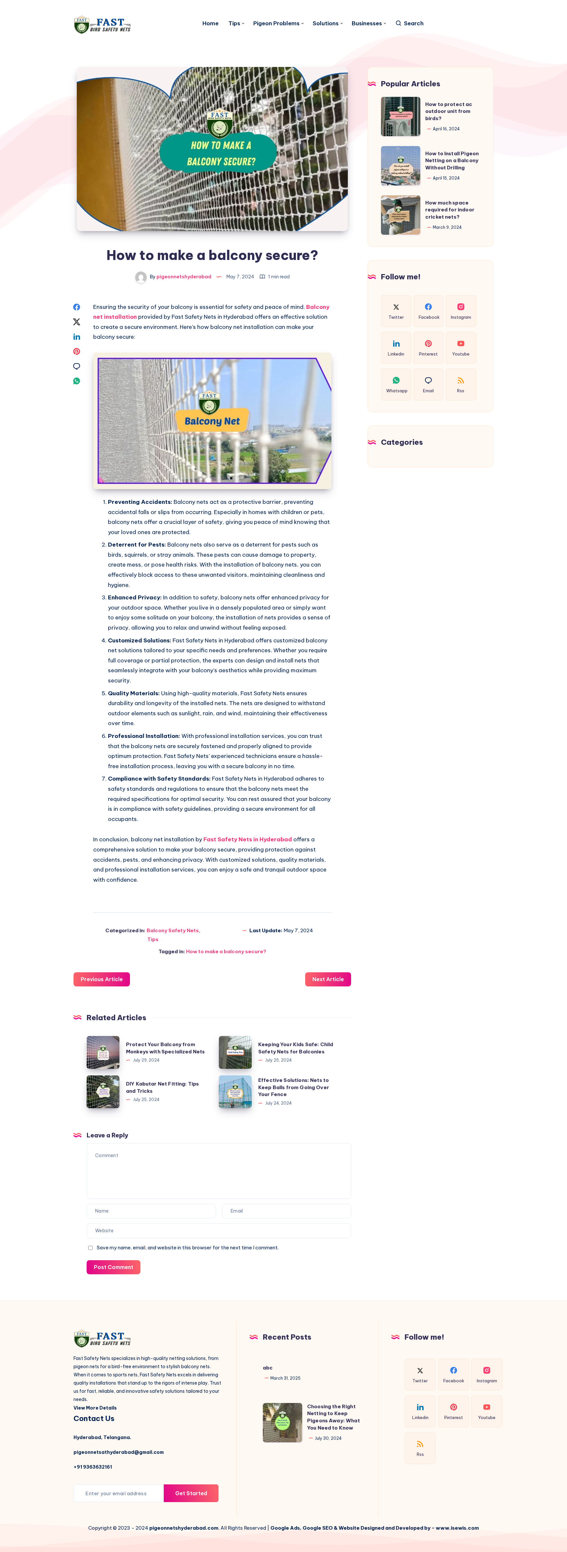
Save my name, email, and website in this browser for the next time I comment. (188, 1247)
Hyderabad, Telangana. (102, 1437)
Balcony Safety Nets (173, 930)
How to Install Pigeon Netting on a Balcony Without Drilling (452, 160)
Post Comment (113, 1267)
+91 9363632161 (93, 1467)
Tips (234, 23)
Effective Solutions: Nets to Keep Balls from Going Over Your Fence (293, 1087)
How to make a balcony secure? (226, 951)
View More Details (95, 1408)
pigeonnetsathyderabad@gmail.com (119, 1452)
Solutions (326, 23)
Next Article (328, 979)
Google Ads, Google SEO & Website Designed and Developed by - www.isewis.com (374, 1528)
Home (210, 23)
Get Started (191, 1493)
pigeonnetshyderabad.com (184, 1528)
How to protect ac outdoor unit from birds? (448, 111)
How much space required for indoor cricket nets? (449, 209)
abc (268, 1368)
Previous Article (102, 979)
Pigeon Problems (276, 23)
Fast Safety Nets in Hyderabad (247, 839)
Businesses (367, 23)
